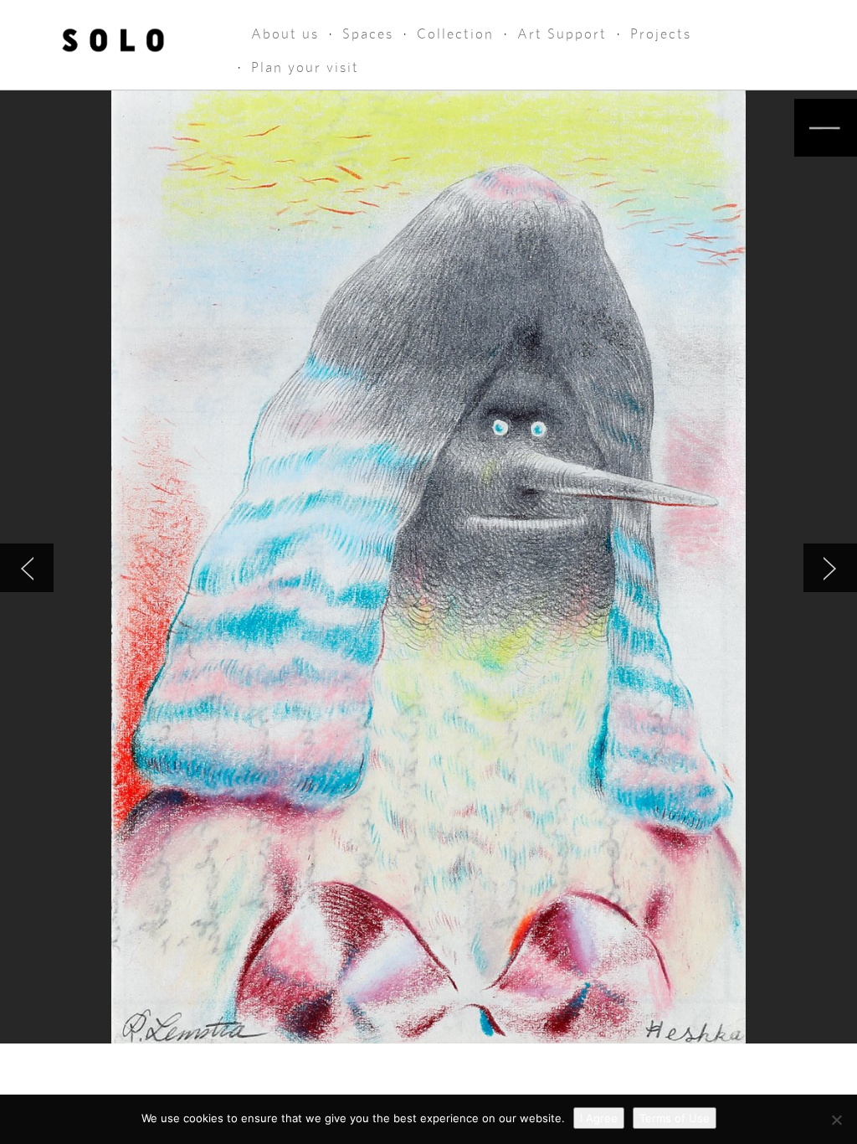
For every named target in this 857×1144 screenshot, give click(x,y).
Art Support (562, 34)
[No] (836, 1119)
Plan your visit (305, 67)
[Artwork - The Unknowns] (27, 568)
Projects (660, 34)
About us (285, 34)
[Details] (825, 128)
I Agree (599, 1118)
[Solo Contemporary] (113, 35)
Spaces (367, 34)
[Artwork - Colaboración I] (830, 568)
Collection (455, 34)
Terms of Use (674, 1118)
